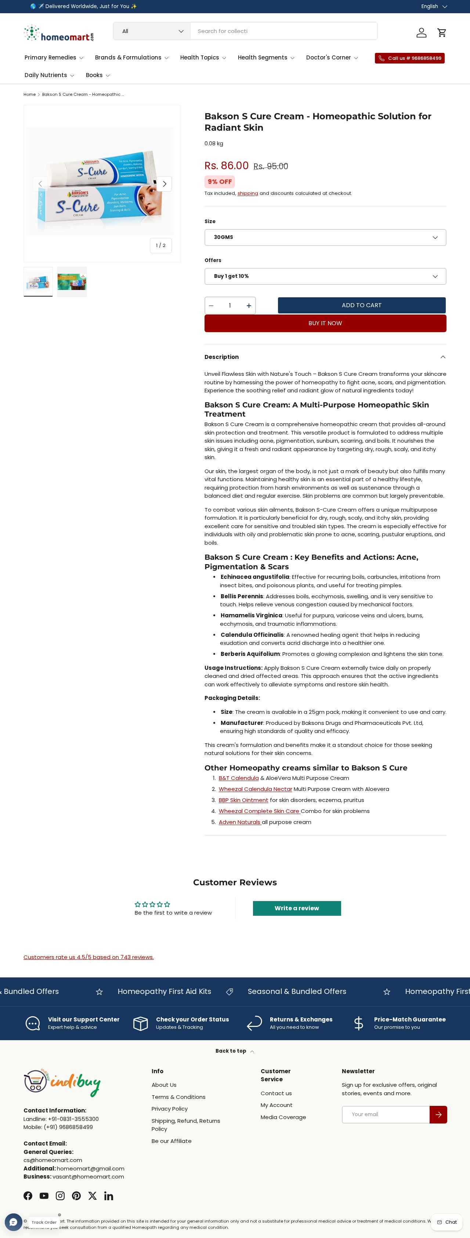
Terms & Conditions (179, 1097)
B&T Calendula (239, 778)
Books (94, 75)
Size (210, 221)
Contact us (276, 1093)
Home (30, 94)
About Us (164, 1085)
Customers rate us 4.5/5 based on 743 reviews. (89, 957)
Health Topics (199, 57)
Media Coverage (283, 1117)
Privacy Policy (170, 1108)
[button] (442, 33)
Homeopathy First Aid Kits (152, 991)
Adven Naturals (240, 822)
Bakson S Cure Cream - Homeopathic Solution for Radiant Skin (83, 94)
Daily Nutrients (46, 75)
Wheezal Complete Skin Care (260, 811)
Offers (213, 260)
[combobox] (245, 31)
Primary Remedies (50, 57)
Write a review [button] (297, 908)
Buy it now (325, 323)
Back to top (231, 1051)
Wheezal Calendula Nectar (255, 789)
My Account (277, 1105)
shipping (248, 193)
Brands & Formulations (128, 57)
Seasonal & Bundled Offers (284, 991)
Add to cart (362, 305)
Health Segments (263, 57)
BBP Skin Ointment (243, 800)
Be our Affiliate (172, 1141)
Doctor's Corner (328, 57)
